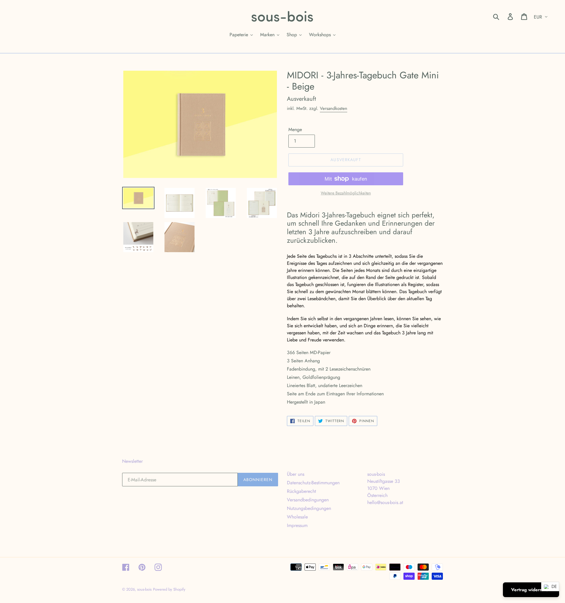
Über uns (295, 474)
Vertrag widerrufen (531, 590)
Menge (295, 129)
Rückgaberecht (301, 491)
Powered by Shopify (169, 589)
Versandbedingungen (308, 499)
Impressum (297, 525)
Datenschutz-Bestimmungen (313, 482)
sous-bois (144, 589)
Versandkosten (333, 108)
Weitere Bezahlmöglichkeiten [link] (346, 193)
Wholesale (297, 516)
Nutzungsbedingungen (309, 508)
